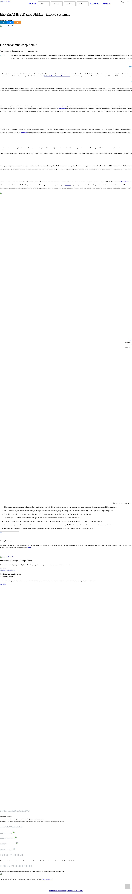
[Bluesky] (10, 22)
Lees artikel (3, 568)
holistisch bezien (124, 181)
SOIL (80, 3)
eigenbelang (62, 108)
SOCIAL (55, 3)
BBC (29, 547)
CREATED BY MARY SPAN (75, 891)
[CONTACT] (114, 4)
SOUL (42, 3)
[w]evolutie (68, 185)
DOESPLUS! (107, 3)
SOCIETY (69, 3)
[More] (17, 22)
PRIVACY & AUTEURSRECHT (57, 891)
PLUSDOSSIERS (95, 3)
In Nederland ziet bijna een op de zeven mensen (57, 76)
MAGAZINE (32, 3)
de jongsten (24, 132)
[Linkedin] (3, 22)
